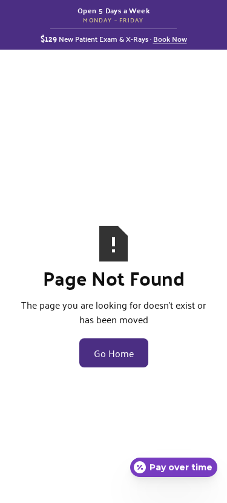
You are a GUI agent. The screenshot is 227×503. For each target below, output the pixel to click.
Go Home (114, 352)
